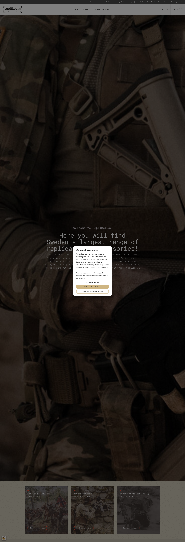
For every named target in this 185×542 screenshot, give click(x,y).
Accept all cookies (92, 287)
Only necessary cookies (92, 292)
